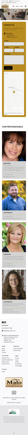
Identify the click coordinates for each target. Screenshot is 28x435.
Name (7, 40)
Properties (16, 346)
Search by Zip (5, 361)
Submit (8, 68)
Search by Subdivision (7, 360)
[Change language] (13, 6)
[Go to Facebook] (3, 322)
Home (3, 348)
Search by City (5, 358)
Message (8, 53)
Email (17, 47)
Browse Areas (17, 350)
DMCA (17, 362)
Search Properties (18, 348)
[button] (14, 92)
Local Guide (5, 355)
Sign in (21, 6)
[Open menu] (25, 6)
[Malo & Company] (14, 382)
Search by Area (6, 363)
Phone (7, 47)
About (3, 346)
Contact (4, 352)
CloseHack (18, 402)
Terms (16, 360)
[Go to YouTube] (5, 322)
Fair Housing (18, 365)
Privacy (17, 358)
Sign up (17, 6)
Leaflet (6, 113)
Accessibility (18, 363)
